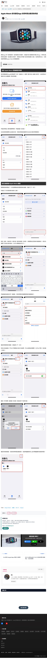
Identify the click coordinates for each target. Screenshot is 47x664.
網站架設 (13, 633)
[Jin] (3, 18)
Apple (6, 8)
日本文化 (12, 631)
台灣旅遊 (22, 631)
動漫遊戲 (3, 631)
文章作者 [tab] (5, 569)
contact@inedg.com (9, 525)
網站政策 (18, 652)
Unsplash (44, 50)
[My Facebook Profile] (2, 623)
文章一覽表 (40, 569)
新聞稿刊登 (5, 528)
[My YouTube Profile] (7, 623)
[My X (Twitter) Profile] (4, 623)
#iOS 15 (17, 507)
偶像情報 (7, 631)
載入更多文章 (23, 607)
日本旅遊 (17, 631)
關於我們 (2, 652)
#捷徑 (13, 507)
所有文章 (2, 643)
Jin (5, 17)
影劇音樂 (8, 633)
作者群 (6, 652)
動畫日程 (2, 647)
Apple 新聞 (3, 633)
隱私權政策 (14, 652)
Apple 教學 (10, 8)
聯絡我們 (14, 581)
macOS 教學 (43, 631)
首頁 (3, 8)
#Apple (21, 507)
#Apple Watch (8, 507)
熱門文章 (2, 645)
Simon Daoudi (39, 50)
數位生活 (26, 631)
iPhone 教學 (37, 631)
